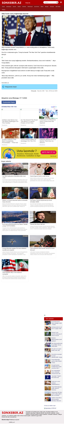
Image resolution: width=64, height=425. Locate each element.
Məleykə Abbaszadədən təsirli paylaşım (57, 339)
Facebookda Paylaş (9, 102)
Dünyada (52, 6)
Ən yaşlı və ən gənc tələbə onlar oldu (56, 349)
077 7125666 (23, 98)
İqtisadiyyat (8, 6)
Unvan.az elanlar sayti (49, 405)
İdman (42, 6)
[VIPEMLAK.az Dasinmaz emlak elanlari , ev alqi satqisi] (48, 408)
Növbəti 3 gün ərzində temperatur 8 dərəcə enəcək (57, 334)
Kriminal (24, 6)
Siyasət (14, 6)
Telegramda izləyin (11, 87)
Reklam (3, 9)
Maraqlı (46, 6)
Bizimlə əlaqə (5, 419)
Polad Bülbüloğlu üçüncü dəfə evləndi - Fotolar (57, 361)
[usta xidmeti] (29, 152)
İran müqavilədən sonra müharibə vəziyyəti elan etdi (56, 372)
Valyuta (27, 3)
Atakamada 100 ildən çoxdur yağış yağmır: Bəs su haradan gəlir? (57, 394)
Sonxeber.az (5, 82)
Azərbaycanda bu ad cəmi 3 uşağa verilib (57, 327)
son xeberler (10, 415)
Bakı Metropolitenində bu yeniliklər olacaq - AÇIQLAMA (57, 345)
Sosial (3, 6)
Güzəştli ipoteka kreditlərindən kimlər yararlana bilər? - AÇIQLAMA (57, 366)
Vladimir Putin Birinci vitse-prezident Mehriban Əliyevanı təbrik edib (57, 399)
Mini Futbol (58, 6)
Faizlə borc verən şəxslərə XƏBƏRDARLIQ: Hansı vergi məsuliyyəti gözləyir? (52, 383)
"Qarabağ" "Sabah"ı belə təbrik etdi (56, 376)
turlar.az (54, 408)
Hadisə (19, 6)
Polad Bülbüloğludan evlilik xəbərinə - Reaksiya (57, 388)
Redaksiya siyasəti (14, 419)
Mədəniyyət (30, 6)
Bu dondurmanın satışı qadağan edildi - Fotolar (57, 323)
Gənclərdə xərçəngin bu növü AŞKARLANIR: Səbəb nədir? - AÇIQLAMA (57, 356)
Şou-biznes (36, 6)
